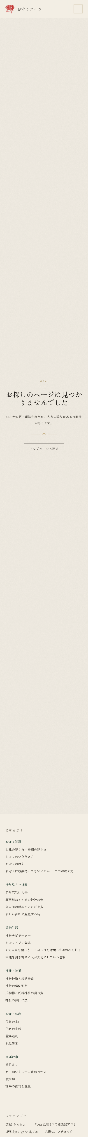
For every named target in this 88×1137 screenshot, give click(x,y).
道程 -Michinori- (16, 1124)
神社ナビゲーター (18, 935)
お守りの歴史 (14, 864)
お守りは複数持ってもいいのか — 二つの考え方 (39, 871)
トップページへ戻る (43, 448)
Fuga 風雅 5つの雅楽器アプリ (55, 1124)
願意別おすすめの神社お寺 (24, 900)
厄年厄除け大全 (16, 892)
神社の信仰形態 (16, 986)
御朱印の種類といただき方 (24, 907)
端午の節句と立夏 (18, 1086)
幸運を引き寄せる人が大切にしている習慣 (35, 957)
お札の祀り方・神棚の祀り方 (25, 849)
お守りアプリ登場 (18, 943)
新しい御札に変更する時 (22, 914)
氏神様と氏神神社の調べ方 (24, 993)
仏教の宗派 (13, 1029)
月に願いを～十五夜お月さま (25, 1072)
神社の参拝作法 (16, 1000)
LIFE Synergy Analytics (21, 1131)
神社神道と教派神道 (19, 979)
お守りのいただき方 (19, 857)
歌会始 (10, 1079)
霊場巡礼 (11, 1036)
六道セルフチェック (59, 1131)
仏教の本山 (13, 1022)
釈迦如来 (11, 1043)
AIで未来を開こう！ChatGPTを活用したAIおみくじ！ (43, 950)
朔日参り (11, 1065)
